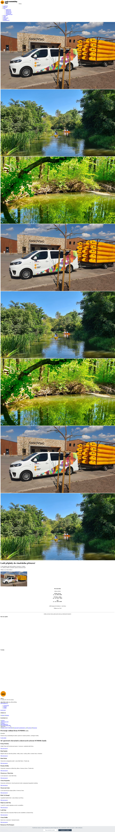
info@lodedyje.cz (4, 703)
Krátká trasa (8, 9)
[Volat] (3, 720)
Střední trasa (8, 10)
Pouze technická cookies (50, 830)
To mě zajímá (3, 737)
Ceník (4, 16)
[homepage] (9, 3)
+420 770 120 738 (4, 721)
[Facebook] (3, 715)
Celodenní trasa (9, 14)
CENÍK (5, 708)
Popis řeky (5, 15)
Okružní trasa (9, 12)
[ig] (34, 727)
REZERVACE (6, 20)
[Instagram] (7, 715)
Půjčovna (5, 7)
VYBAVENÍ (6, 705)
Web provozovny (4, 748)
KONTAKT (3, 710)
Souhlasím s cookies (65, 830)
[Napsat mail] (3, 723)
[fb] (29, 727)
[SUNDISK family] (6, 725)
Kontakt (5, 19)
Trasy (4, 8)
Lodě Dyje (5, 6)
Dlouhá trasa (8, 13)
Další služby (5, 17)
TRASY (5, 706)
